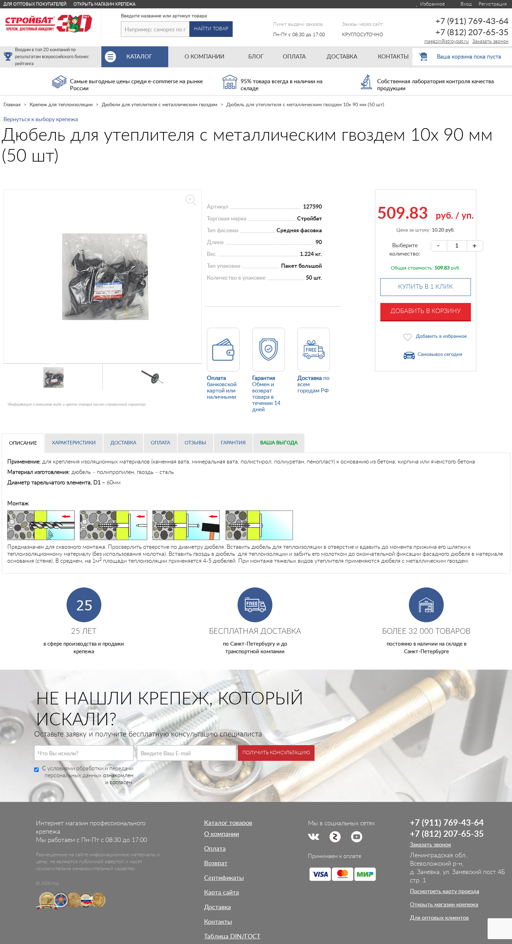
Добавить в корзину (425, 311)
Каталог (147, 57)
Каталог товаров (228, 823)
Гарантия (233, 442)
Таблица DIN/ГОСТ (232, 937)
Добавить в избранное (441, 336)
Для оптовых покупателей (35, 4)
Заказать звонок (490, 41)
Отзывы (195, 442)
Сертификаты (224, 878)
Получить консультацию (276, 752)
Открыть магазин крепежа (104, 4)
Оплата (160, 442)
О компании (221, 834)
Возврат (215, 863)
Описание (23, 443)
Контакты (218, 922)
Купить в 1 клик (425, 287)
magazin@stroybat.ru (446, 41)
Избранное (432, 4)
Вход (465, 4)
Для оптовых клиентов (439, 918)
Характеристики (74, 442)
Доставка (123, 442)
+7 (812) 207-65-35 (472, 33)
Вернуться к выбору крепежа (40, 119)
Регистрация (493, 4)
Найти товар (211, 28)
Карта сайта (221, 893)
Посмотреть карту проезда (444, 891)
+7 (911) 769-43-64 (472, 21)
